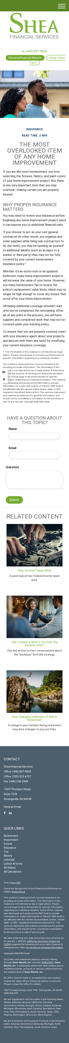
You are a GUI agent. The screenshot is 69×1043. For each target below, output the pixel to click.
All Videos (10, 867)
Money (8, 855)
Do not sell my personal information (44, 947)
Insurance (10, 847)
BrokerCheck (18, 892)
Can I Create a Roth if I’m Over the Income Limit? (35, 643)
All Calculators (12, 871)
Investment (11, 839)
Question (12, 467)
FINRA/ (45, 962)
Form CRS (15, 882)
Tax (6, 851)
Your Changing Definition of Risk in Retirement (34, 718)
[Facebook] (4, 379)
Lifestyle (9, 859)
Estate (8, 843)
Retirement (11, 835)
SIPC (50, 962)
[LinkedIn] (4, 372)
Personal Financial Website (25, 57)
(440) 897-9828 (36, 51)
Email (12, 448)
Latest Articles (13, 863)
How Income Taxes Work (34, 570)
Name (13, 429)
